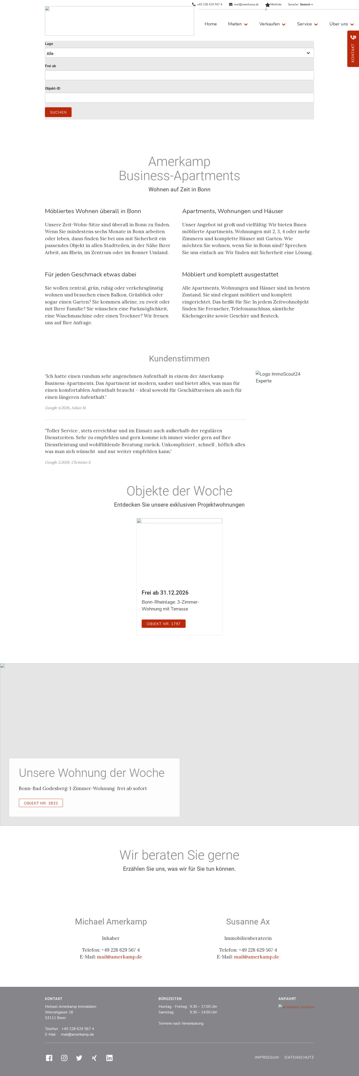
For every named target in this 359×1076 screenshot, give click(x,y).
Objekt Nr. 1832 (41, 803)
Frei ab (50, 66)
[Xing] (94, 1058)
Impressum (267, 1057)
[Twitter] (79, 1058)
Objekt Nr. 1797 (164, 623)
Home (211, 24)
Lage (49, 44)
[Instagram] (64, 1058)
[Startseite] (119, 20)
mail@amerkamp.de (246, 4)
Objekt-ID (52, 88)
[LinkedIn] (109, 1058)
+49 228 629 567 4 (209, 4)
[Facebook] (49, 1058)
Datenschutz (299, 1057)
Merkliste (273, 6)
